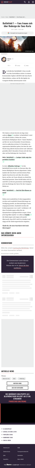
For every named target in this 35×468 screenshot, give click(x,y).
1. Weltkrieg (21, 378)
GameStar (20, 455)
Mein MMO (21, 459)
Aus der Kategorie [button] (17, 388)
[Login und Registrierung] (29, 2)
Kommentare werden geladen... (10, 253)
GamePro (5, 459)
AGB (19, 447)
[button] (17, 65)
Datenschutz (6, 451)
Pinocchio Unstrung (17, 401)
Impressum (6, 447)
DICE (14, 378)
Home (2, 17)
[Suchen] (25, 2)
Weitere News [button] (17, 383)
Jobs (4, 455)
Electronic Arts (6, 378)
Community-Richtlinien (21, 248)
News (7, 17)
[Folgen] (13, 59)
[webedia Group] (17, 465)
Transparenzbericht (23, 451)
